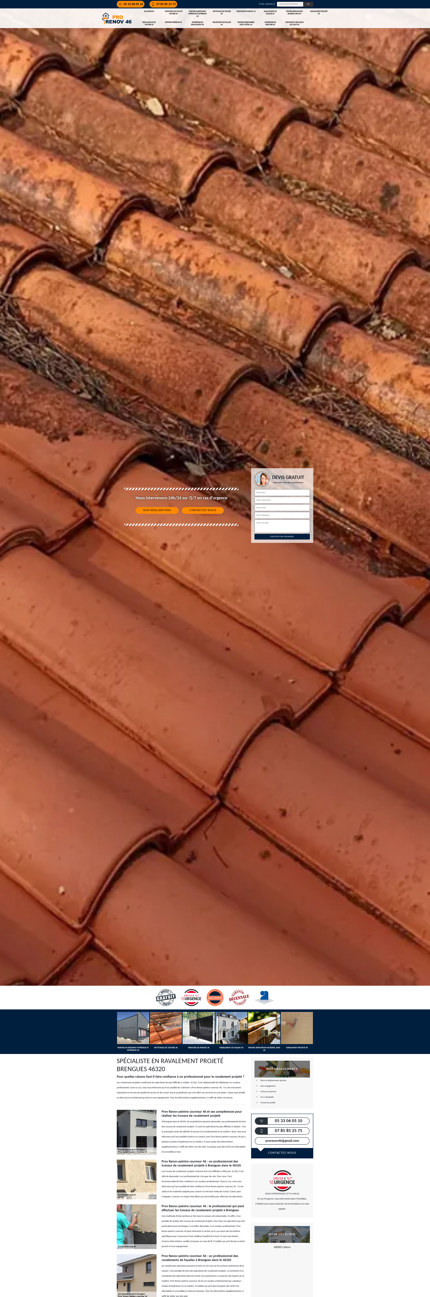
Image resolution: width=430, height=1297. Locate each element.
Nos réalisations (157, 510)
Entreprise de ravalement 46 (197, 24)
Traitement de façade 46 (221, 24)
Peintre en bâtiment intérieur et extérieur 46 (197, 14)
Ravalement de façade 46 (270, 13)
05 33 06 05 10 (133, 4)
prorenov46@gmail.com (282, 1141)
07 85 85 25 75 (166, 4)
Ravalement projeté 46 (318, 13)
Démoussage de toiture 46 (149, 24)
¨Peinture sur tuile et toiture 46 (173, 13)
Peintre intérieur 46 (173, 22)
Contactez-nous (202, 510)
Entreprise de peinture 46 (270, 24)
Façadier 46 (149, 11)
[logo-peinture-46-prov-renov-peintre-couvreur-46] (117, 18)
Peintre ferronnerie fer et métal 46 (246, 24)
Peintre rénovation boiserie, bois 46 (294, 13)
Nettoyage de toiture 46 (222, 13)
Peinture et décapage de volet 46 (295, 24)
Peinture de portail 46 (246, 11)
